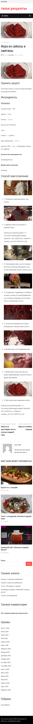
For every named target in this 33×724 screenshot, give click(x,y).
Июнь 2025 (4, 676)
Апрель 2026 (5, 642)
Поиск (3, 560)
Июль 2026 (5, 631)
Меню (6, 16)
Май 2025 (4, 679)
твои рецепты (14, 8)
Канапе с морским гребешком (11, 583)
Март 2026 (4, 645)
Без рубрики (5, 705)
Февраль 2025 (6, 690)
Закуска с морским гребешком (12, 579)
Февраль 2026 (6, 649)
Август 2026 (5, 628)
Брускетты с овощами (9, 487)
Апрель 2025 (5, 683)
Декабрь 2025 (6, 655)
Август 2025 (5, 669)
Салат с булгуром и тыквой (10, 586)
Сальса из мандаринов (9, 595)
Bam (19, 721)
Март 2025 (4, 686)
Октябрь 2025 (6, 662)
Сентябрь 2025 (6, 666)
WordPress (12, 721)
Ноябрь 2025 (5, 659)
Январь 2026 (5, 652)
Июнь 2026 (4, 635)
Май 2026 (4, 638)
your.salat (11, 55)
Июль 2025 (5, 673)
